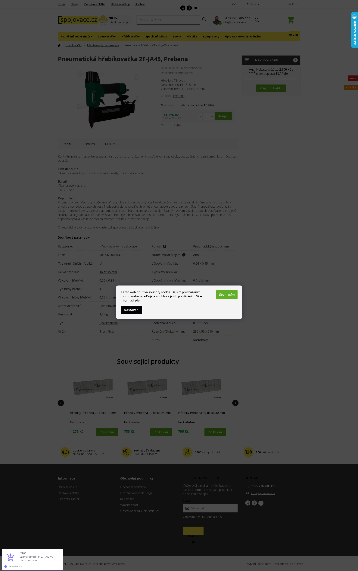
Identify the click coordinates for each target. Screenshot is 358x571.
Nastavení (131, 310)
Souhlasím (227, 294)
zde (137, 300)
